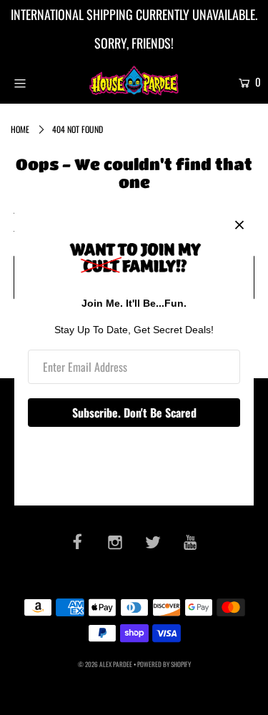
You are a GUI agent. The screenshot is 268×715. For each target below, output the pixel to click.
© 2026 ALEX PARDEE (105, 664)
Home (20, 129)
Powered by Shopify (164, 664)
